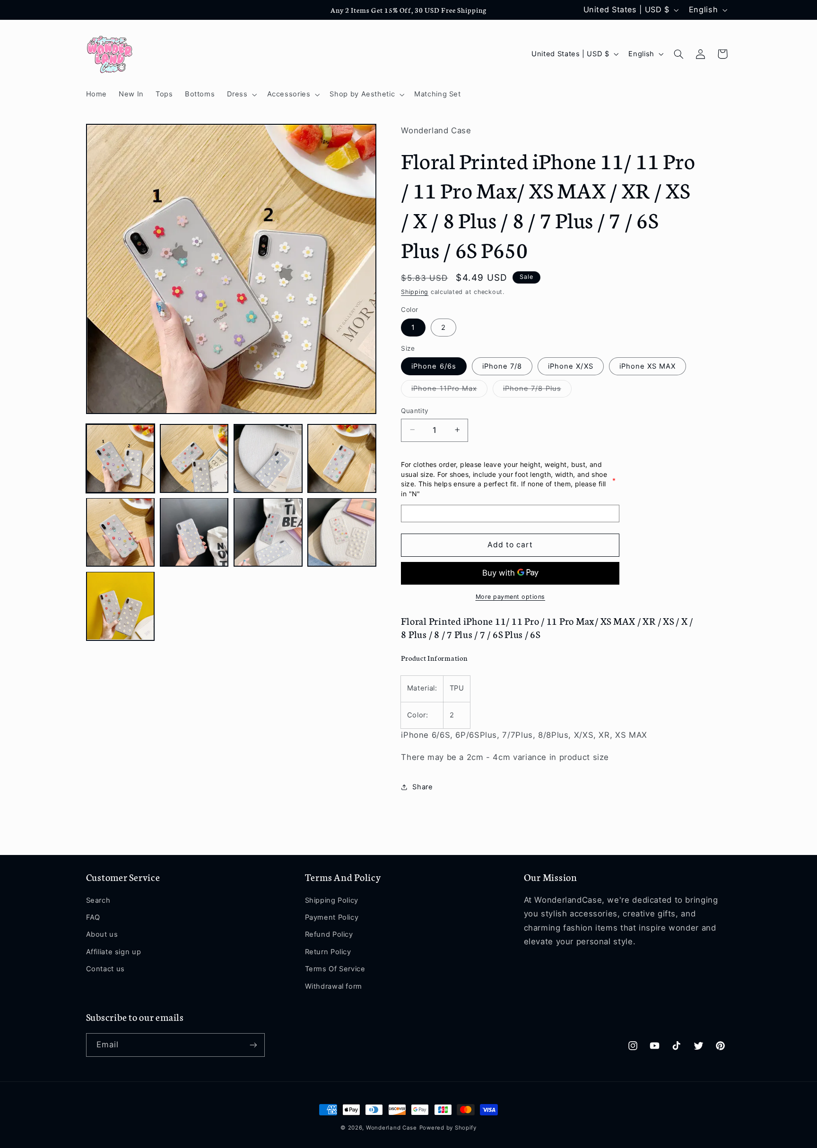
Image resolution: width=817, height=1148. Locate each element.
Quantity (414, 410)
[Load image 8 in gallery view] (341, 532)
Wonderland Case (391, 1127)
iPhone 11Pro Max (449, 390)
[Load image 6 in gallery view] (194, 532)
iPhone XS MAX (647, 366)
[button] (241, 94)
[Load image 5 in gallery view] (120, 532)
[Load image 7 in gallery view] (268, 532)
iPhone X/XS (570, 366)
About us (102, 934)
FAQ (93, 917)
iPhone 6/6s (433, 366)
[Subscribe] (253, 1044)
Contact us (105, 969)
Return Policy (328, 952)
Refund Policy (329, 934)
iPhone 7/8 (502, 366)
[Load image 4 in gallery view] (341, 458)
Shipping (414, 291)
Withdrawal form (333, 986)
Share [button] (422, 787)
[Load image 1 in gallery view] (120, 458)
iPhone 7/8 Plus (537, 390)
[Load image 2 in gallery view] (194, 458)
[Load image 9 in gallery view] (120, 605)
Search (98, 900)
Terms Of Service (335, 969)
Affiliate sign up (113, 952)
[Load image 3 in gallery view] (268, 458)
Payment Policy (332, 917)
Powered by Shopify (448, 1127)
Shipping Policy (331, 900)
